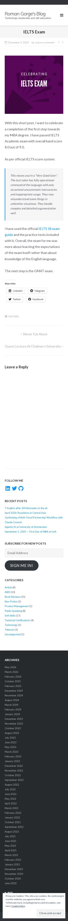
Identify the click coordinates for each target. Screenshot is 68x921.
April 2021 (11, 850)
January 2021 (12, 864)
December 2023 (14, 718)
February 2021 (13, 859)
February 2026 (13, 676)
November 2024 (14, 695)
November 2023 (14, 723)
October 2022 (13, 775)
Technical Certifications (17, 620)
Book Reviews (12, 596)
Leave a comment (44, 42)
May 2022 (10, 798)
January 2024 (12, 714)
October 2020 (13, 878)
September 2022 (14, 779)
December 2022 (14, 765)
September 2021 (14, 826)
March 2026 (11, 671)
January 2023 (12, 761)
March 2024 (11, 704)
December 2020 (14, 869)
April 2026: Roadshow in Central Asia (25, 512)
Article (8, 587)
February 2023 (13, 756)
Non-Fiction (11, 601)
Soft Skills (13, 316)
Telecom (9, 629)
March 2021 (11, 855)
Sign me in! (21, 565)
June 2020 (10, 883)
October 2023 (13, 728)
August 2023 (12, 732)
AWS (7, 592)
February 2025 (13, 686)
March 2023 (11, 751)
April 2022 (11, 803)
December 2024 (14, 690)
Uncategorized (13, 634)
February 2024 (13, 709)
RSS (10, 893)
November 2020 (14, 873)
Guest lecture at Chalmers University (33, 346)
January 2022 (12, 817)
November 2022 (14, 770)
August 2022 (12, 784)
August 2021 (12, 831)
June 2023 (10, 742)
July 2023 (10, 737)
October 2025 (13, 681)
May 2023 (10, 747)
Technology (11, 624)
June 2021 (10, 840)
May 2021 (10, 845)
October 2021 (13, 822)
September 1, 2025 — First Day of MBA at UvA (30, 531)
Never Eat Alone (35, 334)
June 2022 (10, 794)
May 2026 (10, 667)
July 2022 (10, 789)
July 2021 (10, 836)
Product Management (17, 606)
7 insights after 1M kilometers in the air (26, 508)
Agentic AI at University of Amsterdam (26, 526)
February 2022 (13, 812)
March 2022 (11, 808)
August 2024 (12, 700)
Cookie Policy (18, 906)
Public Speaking (13, 610)
